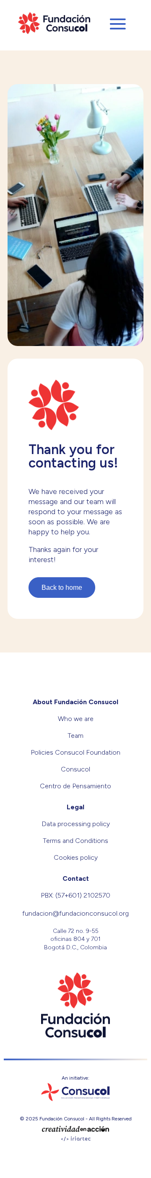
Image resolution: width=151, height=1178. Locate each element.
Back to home (62, 587)
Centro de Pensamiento (75, 786)
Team (75, 736)
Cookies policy (76, 857)
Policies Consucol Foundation (75, 752)
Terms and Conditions (75, 841)
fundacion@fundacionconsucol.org (75, 913)
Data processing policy (76, 824)
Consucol (75, 769)
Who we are (76, 719)
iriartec (80, 1139)
